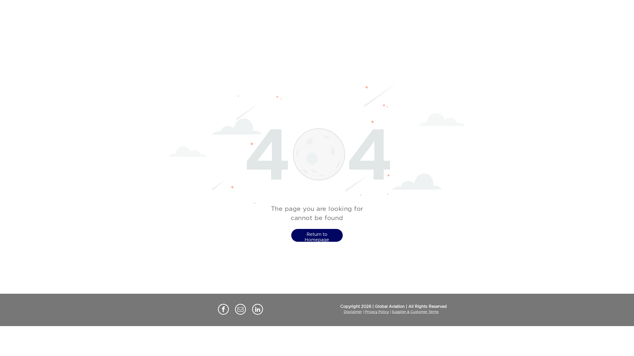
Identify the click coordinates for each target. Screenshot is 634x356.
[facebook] (223, 310)
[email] (240, 310)
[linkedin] (257, 310)
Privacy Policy (377, 312)
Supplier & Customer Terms (415, 312)
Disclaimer (353, 312)
